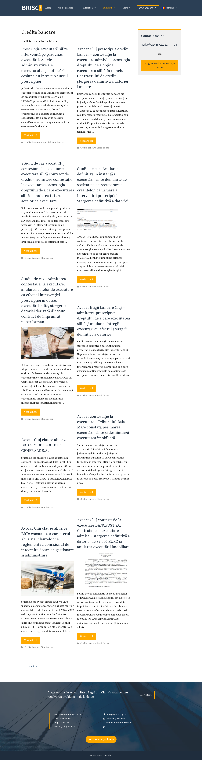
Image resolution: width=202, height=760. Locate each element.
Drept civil (46, 142)
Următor (34, 666)
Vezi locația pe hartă (101, 739)
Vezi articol (30, 135)
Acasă (48, 7)
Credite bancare (32, 142)
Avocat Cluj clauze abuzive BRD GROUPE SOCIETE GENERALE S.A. (44, 445)
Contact (126, 7)
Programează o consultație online (159, 65)
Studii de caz (58, 142)
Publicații (107, 7)
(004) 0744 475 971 (148, 8)
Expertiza (88, 7)
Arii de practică (65, 7)
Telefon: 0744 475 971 (159, 45)
